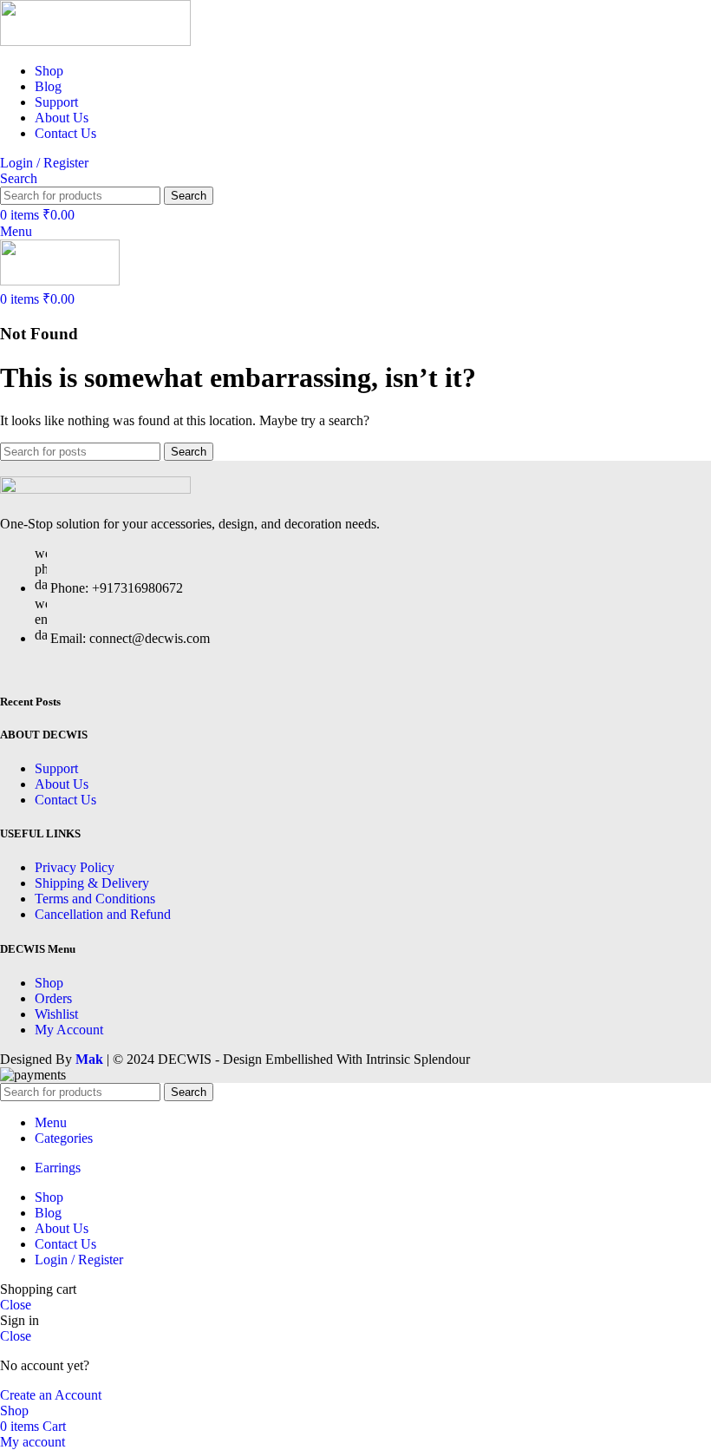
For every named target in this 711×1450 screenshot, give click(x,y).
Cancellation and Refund (103, 914)
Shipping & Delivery (92, 883)
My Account (69, 1029)
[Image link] (95, 489)
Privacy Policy (74, 867)
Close (15, 1304)
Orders (53, 998)
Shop (49, 982)
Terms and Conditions (95, 898)
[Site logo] (95, 41)
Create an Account (50, 1395)
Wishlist (56, 1014)
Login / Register (79, 1259)
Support (56, 768)
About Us (61, 784)
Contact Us (65, 799)
